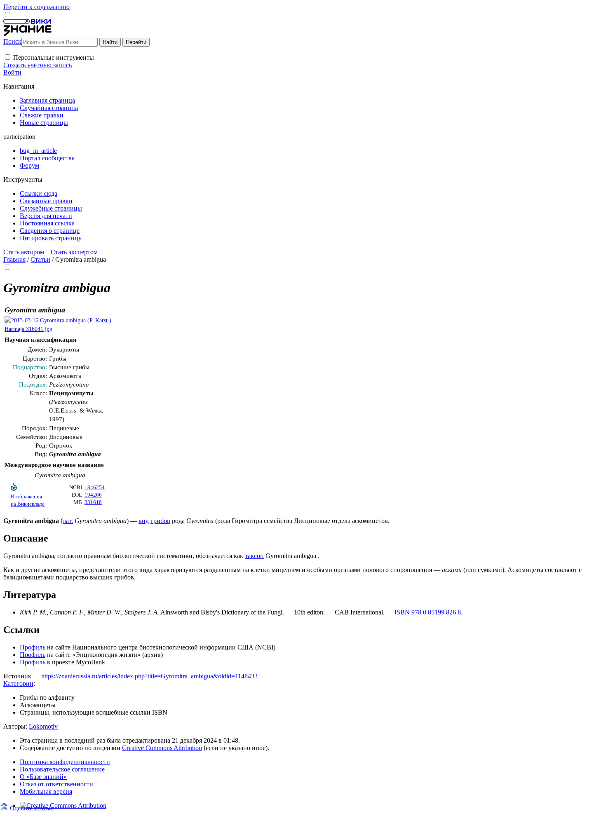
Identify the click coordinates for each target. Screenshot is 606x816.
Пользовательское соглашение (62, 769)
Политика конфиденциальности (65, 761)
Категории (18, 683)
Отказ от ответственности (56, 784)
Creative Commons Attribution (162, 747)
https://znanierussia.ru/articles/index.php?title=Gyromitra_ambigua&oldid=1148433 (149, 676)
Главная (14, 259)
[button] (7, 57)
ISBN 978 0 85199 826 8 (428, 612)
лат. (68, 520)
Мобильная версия (46, 791)
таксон (254, 555)
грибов (160, 520)
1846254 (95, 487)
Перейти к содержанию (36, 6)
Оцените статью (32, 807)
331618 (93, 502)
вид (144, 520)
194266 (93, 495)
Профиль (32, 647)
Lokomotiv (43, 726)
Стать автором (23, 252)
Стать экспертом (74, 252)
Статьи (40, 259)
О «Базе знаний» (43, 776)
